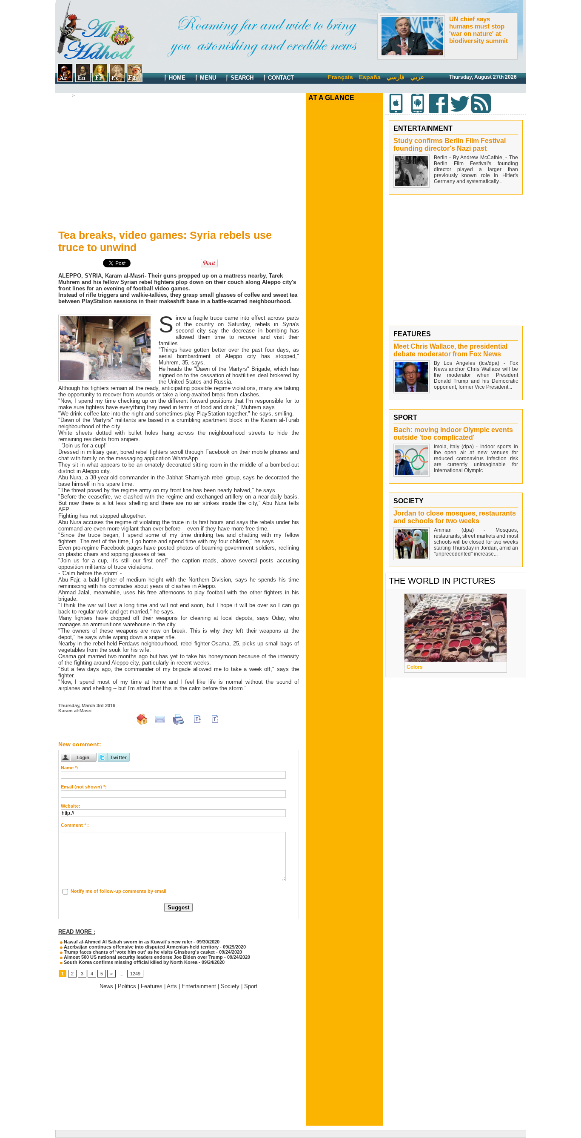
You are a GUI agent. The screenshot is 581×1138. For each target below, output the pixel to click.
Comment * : (75, 825)
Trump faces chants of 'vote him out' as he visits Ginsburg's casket (139, 952)
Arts (172, 986)
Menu (207, 78)
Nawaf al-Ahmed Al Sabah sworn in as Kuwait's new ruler (127, 941)
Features (151, 986)
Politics (85, 96)
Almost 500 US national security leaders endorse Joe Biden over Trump (143, 957)
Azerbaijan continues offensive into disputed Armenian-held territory (141, 946)
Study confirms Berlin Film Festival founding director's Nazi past (449, 144)
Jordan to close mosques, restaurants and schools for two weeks (454, 517)
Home (176, 78)
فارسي (395, 77)
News (106, 986)
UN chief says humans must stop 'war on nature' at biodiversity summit (478, 29)
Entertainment (199, 986)
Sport (250, 986)
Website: (70, 805)
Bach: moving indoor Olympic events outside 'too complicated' (453, 433)
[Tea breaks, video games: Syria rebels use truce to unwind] (105, 317)
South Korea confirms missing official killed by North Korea (130, 962)
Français (340, 77)
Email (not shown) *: (84, 786)
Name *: (69, 767)
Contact (280, 78)
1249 (135, 973)
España (370, 77)
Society (230, 986)
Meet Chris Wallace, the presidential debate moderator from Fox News (450, 350)
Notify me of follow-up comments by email (118, 891)
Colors (415, 667)
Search (241, 78)
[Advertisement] (178, 162)
